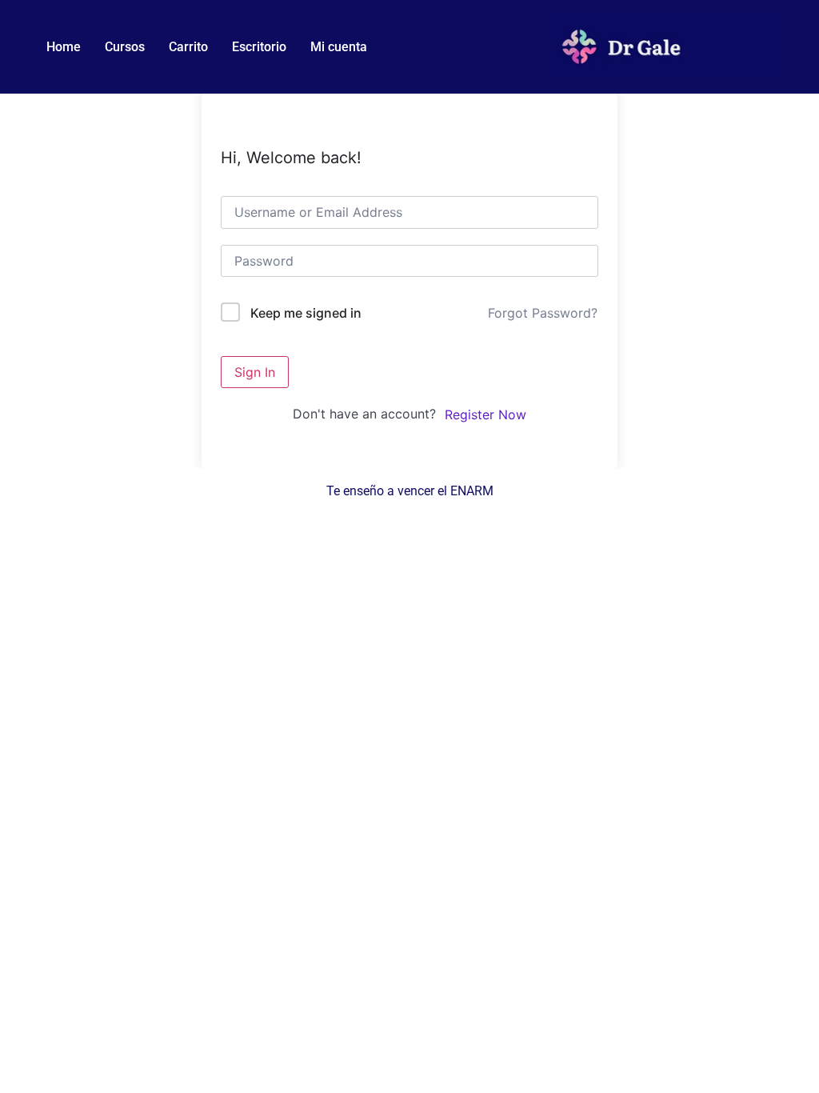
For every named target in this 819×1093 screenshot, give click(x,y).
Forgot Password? (542, 313)
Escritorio (259, 46)
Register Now (485, 414)
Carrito (188, 46)
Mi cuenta (338, 46)
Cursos (125, 46)
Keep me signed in (306, 313)
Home (63, 46)
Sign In (254, 372)
